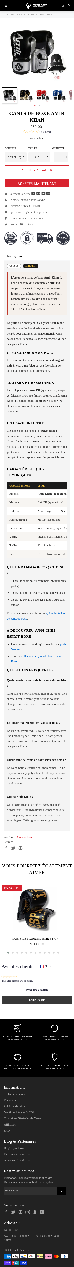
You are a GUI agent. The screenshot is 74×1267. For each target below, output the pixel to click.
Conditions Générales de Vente (22, 1118)
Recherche (10, 1100)
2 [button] (39, 105)
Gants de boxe (24, 837)
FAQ (7, 1130)
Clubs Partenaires (14, 1094)
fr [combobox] (46, 966)
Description (14, 256)
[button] (37, 132)
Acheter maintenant (37, 183)
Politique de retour (15, 1106)
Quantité (58, 148)
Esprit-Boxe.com (21, 1250)
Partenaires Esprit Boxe (18, 1154)
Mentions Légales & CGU (19, 1112)
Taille (32, 148)
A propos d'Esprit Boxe (18, 1160)
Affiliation (10, 1124)
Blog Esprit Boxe (14, 1148)
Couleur (10, 148)
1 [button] (35, 105)
